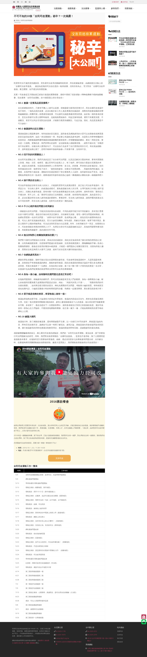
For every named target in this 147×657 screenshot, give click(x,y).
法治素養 (85, 8)
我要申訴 (120, 631)
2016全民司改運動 (114, 21)
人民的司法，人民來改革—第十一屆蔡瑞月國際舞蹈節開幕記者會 (127, 63)
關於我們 (116, 2)
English (38, 10)
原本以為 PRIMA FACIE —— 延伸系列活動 (127, 92)
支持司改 (125, 2)
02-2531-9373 (60, 635)
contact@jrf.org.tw (62, 638)
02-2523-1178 (60, 631)
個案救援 (71, 8)
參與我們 (115, 8)
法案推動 (58, 8)
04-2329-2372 (92, 631)
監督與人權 (100, 8)
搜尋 (132, 2)
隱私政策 (120, 642)
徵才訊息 (120, 638)
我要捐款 (128, 8)
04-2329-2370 (92, 635)
